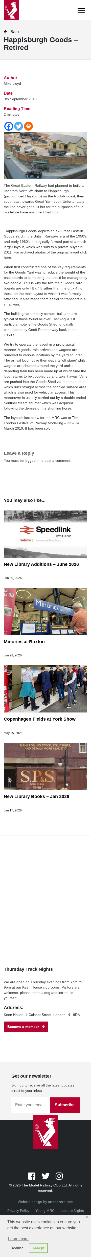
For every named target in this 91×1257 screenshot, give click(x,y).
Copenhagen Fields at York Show (40, 719)
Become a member (24, 1027)
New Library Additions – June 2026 (41, 564)
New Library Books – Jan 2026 (36, 796)
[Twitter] (18, 126)
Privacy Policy (18, 1211)
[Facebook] (8, 126)
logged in (32, 460)
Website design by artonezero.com (45, 1202)
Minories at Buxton (24, 641)
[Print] (28, 126)
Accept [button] (38, 1248)
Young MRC (45, 1211)
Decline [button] (17, 1248)
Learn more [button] (18, 1239)
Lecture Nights (72, 1211)
